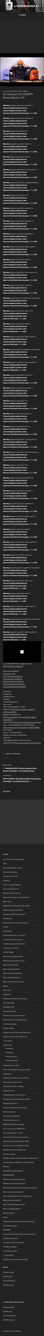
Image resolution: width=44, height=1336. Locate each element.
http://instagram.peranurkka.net (14, 687)
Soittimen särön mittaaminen (13, 1243)
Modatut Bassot (9, 1213)
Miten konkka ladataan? (11, 969)
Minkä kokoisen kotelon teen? (14, 961)
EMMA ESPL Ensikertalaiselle (13, 1124)
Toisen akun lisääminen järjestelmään (16, 1070)
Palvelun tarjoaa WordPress (12, 1331)
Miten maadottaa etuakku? (12, 973)
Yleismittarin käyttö (10, 1251)
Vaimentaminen (9, 1091)
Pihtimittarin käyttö (10, 1226)
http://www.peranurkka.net (12, 676)
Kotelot (5, 927)
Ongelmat (6, 994)
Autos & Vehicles (13, 753)
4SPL (5, 864)
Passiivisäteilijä (8, 1003)
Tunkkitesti (7, 1074)
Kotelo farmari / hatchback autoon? (15, 923)
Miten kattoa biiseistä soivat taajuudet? (17, 1196)
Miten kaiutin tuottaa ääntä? (13, 1192)
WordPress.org (8, 1285)
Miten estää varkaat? (10, 965)
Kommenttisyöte (9, 1281)
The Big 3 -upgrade (10, 1247)
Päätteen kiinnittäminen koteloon (15, 999)
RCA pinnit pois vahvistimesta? (14, 1015)
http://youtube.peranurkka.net (14, 684)
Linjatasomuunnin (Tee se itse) (14, 944)
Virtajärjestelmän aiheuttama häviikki (16, 1099)
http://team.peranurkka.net (13, 679)
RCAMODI (6, 1230)
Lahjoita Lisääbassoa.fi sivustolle (15, 1108)
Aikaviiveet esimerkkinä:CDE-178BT (16, 1141)
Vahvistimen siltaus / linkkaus (13, 1086)
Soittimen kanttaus (10, 1024)
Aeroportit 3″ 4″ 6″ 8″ (10, 876)
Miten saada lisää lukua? (11, 978)
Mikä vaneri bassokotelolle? (13, 956)
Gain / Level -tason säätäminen (14, 1129)
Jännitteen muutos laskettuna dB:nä (16, 1146)
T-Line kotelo (8, 1041)
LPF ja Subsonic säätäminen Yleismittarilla (18, 1162)
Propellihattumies (9, 1011)
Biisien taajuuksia (9, 1112)
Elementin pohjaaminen (11, 1116)
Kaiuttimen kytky (9, 1154)
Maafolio (6, 1167)
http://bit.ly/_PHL (9, 674)
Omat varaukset (11, 1056)
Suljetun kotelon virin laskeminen (15, 1037)
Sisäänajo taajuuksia (10, 1238)
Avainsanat (10, 1048)
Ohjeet (5, 986)
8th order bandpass (10, 872)
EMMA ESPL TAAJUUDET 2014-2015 (16, 906)
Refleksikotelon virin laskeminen (15, 1020)
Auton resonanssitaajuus (12, 885)
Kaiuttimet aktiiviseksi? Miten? (14, 914)
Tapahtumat (7, 1045)
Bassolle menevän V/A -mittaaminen (16, 897)
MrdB (5, 1217)
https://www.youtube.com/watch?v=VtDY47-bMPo (21, 727)
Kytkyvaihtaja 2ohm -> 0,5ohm (14, 935)
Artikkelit (6, 881)
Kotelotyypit (7, 931)
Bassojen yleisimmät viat (12, 893)
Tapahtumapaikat (12, 1060)
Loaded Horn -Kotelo (10, 948)
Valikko (23, 15)
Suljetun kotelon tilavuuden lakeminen (17, 1032)
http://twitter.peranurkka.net (13, 681)
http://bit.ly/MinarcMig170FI (13, 666)
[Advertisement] (22, 35)
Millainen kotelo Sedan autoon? (14, 1184)
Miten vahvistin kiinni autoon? (14, 982)
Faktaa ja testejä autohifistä (13, 910)
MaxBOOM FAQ (8, 1175)
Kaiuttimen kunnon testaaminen (15, 1150)
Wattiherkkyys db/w (10, 1103)
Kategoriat (9, 1052)
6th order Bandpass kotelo (12, 868)
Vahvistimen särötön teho (12, 1082)
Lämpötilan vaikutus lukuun (13, 940)
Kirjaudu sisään (8, 1272)
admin (25, 91)
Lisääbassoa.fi (27, 6)
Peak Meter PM (8, 1007)
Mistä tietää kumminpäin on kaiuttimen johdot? (20, 1188)
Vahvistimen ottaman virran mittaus (16, 1078)
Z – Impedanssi (8, 1255)
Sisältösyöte (7, 1276)
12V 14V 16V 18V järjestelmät (13, 859)
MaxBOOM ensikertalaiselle (13, 1171)
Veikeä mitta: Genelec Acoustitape (15, 1259)
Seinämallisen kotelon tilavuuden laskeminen (19, 1234)
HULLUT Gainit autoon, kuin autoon (15, 1137)
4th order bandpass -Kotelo (13, 1133)
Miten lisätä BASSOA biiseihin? (14, 1205)
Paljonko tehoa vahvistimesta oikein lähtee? (19, 1221)
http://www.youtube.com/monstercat (27, 722)
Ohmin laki (7, 990)
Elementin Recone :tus (11, 1120)
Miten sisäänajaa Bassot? (12, 1209)
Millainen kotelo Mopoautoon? (14, 1179)
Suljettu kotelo (8, 1028)
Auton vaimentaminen (11, 889)
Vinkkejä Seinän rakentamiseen (14, 1095)
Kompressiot (7, 918)
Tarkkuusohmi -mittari (11, 1065)
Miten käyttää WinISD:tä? (12, 1200)
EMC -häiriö (7, 902)
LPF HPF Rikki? (8, 952)
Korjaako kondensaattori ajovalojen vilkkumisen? (20, 1158)
